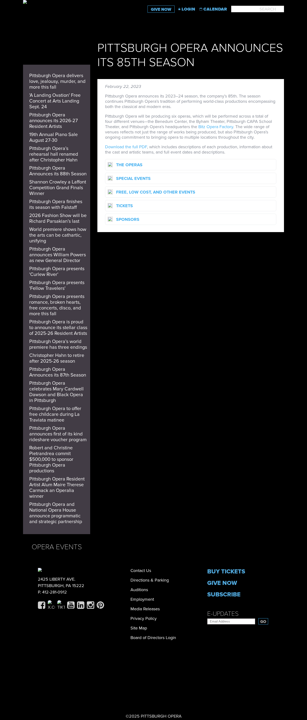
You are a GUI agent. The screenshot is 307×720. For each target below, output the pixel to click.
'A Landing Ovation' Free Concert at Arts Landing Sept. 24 (55, 101)
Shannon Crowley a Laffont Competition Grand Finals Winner (57, 187)
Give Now (161, 9)
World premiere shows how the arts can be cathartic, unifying (57, 235)
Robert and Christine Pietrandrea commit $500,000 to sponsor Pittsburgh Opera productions (51, 459)
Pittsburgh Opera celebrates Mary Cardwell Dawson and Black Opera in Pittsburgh (56, 391)
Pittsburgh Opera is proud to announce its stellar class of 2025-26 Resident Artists (58, 327)
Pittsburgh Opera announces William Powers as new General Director (57, 254)
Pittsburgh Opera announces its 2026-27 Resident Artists (53, 120)
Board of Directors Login (153, 637)
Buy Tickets (226, 571)
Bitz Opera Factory (215, 126)
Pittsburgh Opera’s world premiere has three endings (58, 344)
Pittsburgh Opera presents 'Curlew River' (56, 271)
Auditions (139, 589)
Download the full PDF (126, 146)
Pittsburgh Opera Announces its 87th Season (57, 372)
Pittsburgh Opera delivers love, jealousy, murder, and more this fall (57, 81)
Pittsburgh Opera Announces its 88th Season (58, 171)
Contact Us (140, 570)
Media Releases (145, 608)
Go (263, 621)
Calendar (215, 9)
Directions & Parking (149, 580)
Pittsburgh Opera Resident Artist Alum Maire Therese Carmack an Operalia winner (57, 487)
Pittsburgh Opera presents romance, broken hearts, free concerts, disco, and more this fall (56, 305)
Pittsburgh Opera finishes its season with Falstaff (55, 204)
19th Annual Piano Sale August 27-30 (53, 137)
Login (188, 9)
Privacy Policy (143, 618)
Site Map (138, 628)
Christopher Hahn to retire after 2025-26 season (56, 358)
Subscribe (224, 594)
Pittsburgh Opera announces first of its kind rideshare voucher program (58, 434)
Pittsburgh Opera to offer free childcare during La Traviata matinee (55, 414)
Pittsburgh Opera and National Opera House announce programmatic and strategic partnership (55, 513)
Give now (222, 583)
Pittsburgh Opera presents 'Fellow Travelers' (56, 285)
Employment (142, 599)
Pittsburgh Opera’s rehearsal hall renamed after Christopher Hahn (53, 154)
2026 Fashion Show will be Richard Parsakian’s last (58, 218)
